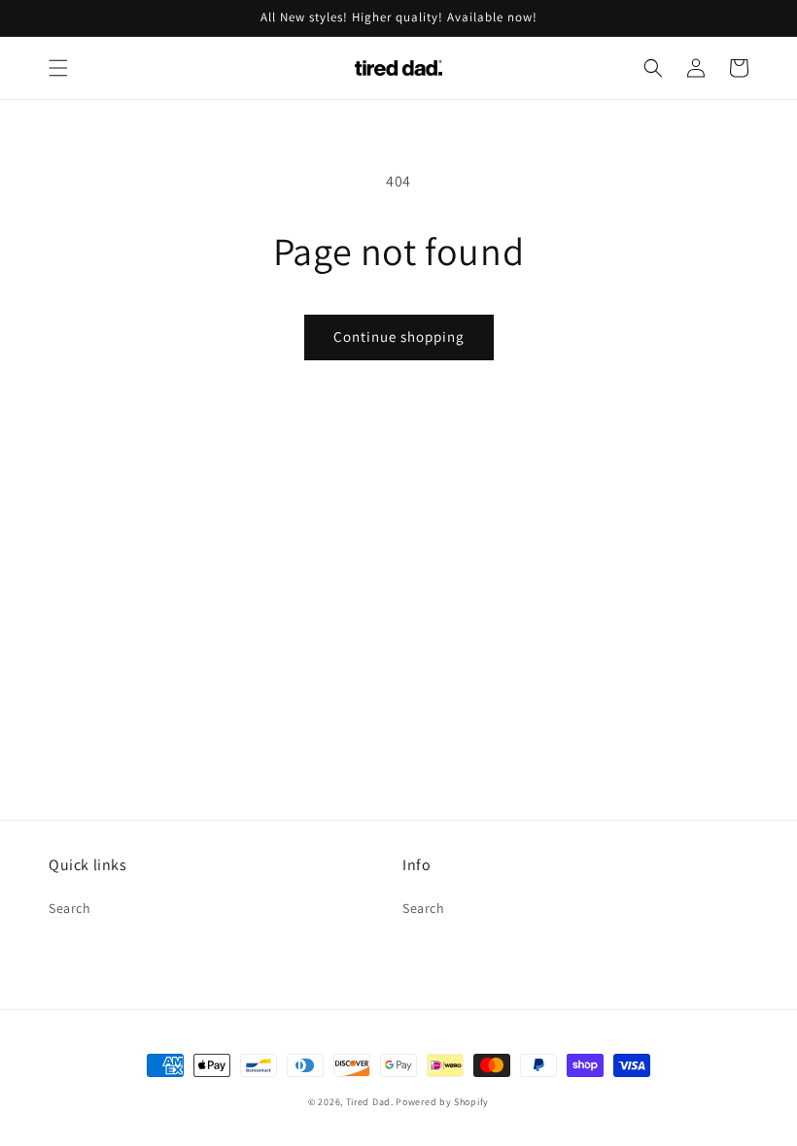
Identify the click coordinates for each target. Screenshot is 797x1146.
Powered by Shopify (442, 1101)
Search (70, 908)
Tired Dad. (370, 1101)
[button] (58, 68)
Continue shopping (399, 336)
